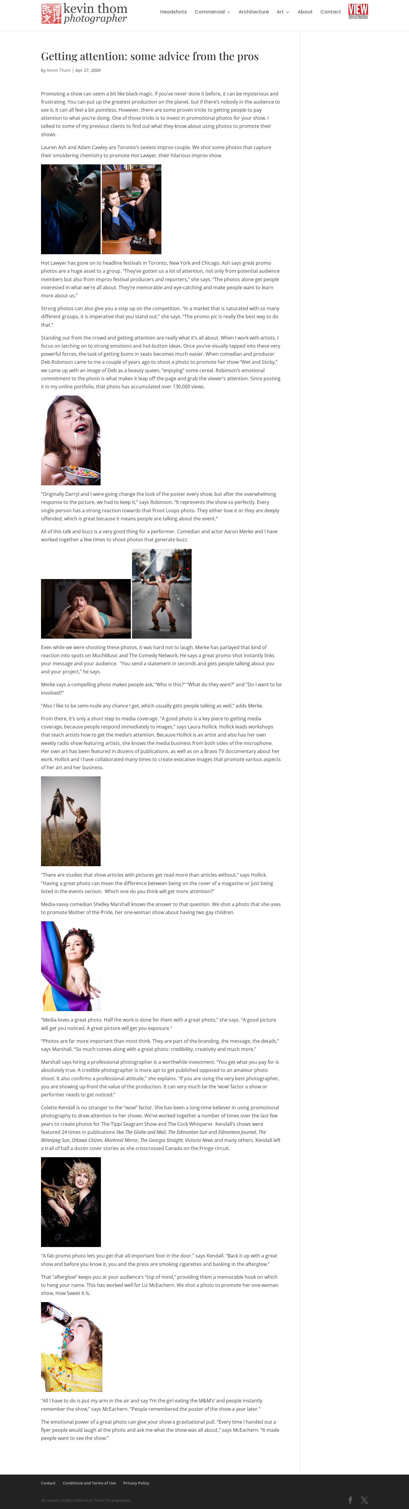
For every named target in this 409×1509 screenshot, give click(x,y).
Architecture (254, 12)
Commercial (210, 12)
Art (280, 12)
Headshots (173, 12)
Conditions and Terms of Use (89, 1483)
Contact (330, 12)
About (305, 12)
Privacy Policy (136, 1483)
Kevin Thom (59, 70)
